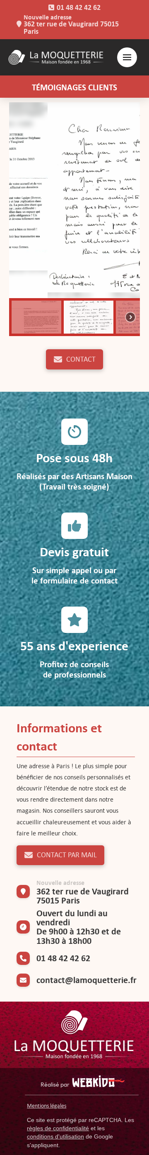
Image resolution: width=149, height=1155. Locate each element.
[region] (74, 219)
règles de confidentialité (58, 1128)
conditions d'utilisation (55, 1136)
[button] (127, 57)
